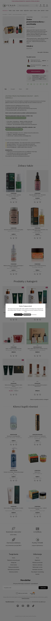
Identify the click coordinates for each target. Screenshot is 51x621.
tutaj (25, 311)
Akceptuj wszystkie (18, 314)
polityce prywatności (29, 310)
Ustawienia (34, 314)
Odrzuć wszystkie (27, 314)
